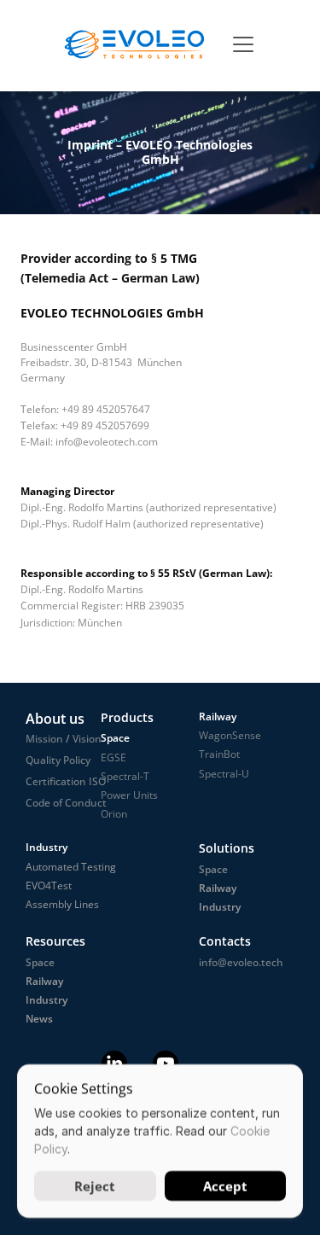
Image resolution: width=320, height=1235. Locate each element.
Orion (114, 814)
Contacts (225, 941)
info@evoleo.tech (241, 962)
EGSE (113, 757)
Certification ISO (66, 781)
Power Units (129, 795)
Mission (44, 738)
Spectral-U (224, 773)
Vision (86, 738)
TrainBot (219, 754)
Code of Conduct (66, 802)
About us (55, 718)
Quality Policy (58, 760)
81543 (117, 362)
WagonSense (230, 735)
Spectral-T (125, 776)
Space (40, 962)
